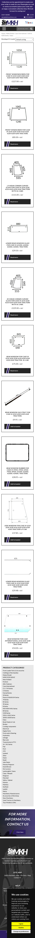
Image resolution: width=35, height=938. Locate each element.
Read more (14, 88)
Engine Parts (7, 731)
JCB (4, 751)
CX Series (6, 691)
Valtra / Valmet (7, 780)
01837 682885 (5, 15)
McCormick (7, 769)
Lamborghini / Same (9, 771)
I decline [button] (21, 927)
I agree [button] (21, 924)
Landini (5, 789)
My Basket (30, 17)
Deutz (5, 758)
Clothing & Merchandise (10, 673)
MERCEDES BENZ (9, 677)
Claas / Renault (7, 773)
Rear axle (6, 740)
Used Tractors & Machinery (12, 800)
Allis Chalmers (7, 684)
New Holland (7, 679)
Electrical (6, 729)
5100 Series (6, 713)
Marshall (5, 778)
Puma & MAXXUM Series (11, 697)
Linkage (5, 737)
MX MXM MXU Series (10, 708)
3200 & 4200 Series (9, 717)
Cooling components (9, 726)
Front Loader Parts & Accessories (13, 670)
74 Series (6, 699)
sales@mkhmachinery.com (9, 17)
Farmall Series (7, 693)
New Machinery (8, 798)
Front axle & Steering (9, 733)
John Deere (6, 762)
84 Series (6, 711)
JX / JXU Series (7, 744)
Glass (4, 720)
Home (3, 33)
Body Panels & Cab (9, 722)
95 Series (6, 704)
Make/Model (7, 675)
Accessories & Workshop (11, 796)
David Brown (7, 767)
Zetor (4, 755)
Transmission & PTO (9, 742)
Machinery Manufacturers (11, 793)
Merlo (5, 791)
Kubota (5, 782)
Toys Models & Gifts (9, 802)
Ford (4, 749)
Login (31, 15)
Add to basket (15, 426)
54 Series (6, 695)
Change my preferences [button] (21, 931)
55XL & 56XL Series (9, 715)
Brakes (5, 724)
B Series (5, 706)
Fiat (4, 746)
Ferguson (6, 776)
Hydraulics (6, 735)
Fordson (5, 682)
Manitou (5, 784)
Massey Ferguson (8, 764)
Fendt (4, 760)
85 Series (6, 702)
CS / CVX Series (8, 688)
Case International (8, 686)
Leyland (5, 753)
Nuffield (5, 787)
